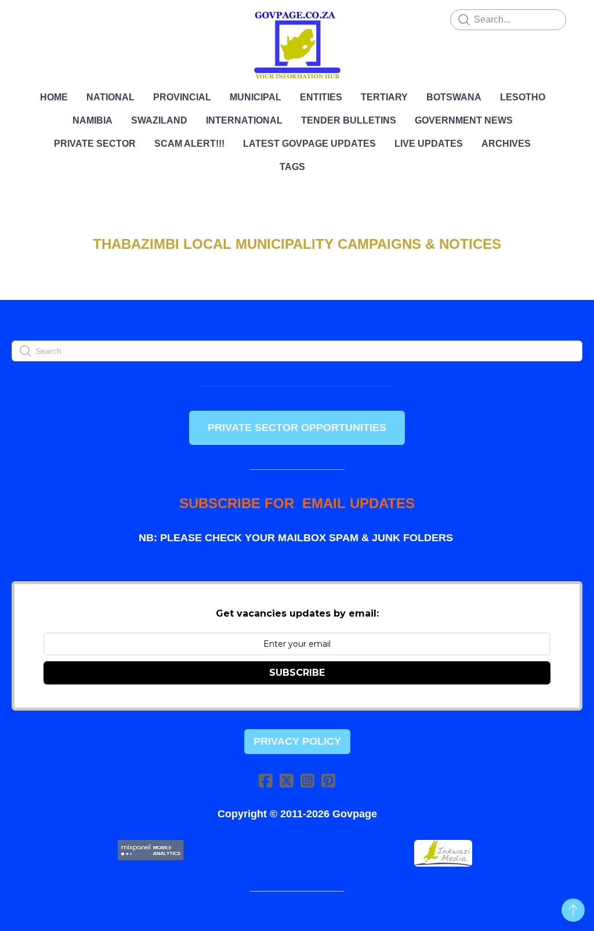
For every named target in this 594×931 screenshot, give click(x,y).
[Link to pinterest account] (328, 780)
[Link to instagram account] (307, 780)
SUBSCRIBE (297, 672)
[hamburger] (37, 18)
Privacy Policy (297, 741)
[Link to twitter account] (287, 780)
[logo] (297, 45)
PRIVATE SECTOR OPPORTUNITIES (297, 427)
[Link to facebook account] (266, 780)
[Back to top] (573, 910)
